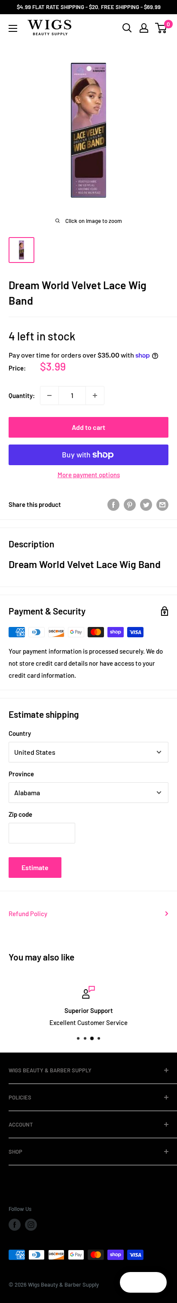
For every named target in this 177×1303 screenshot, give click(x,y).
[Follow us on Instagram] (31, 1225)
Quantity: (22, 395)
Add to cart (88, 427)
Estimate (35, 867)
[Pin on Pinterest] (130, 504)
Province (21, 774)
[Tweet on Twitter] (146, 504)
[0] (161, 28)
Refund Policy (28, 913)
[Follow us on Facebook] (15, 1225)
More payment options (89, 475)
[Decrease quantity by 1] (49, 395)
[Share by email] (162, 504)
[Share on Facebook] (113, 504)
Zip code (20, 814)
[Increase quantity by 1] (95, 395)
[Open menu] (13, 28)
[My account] (144, 28)
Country (20, 733)
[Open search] (127, 28)
